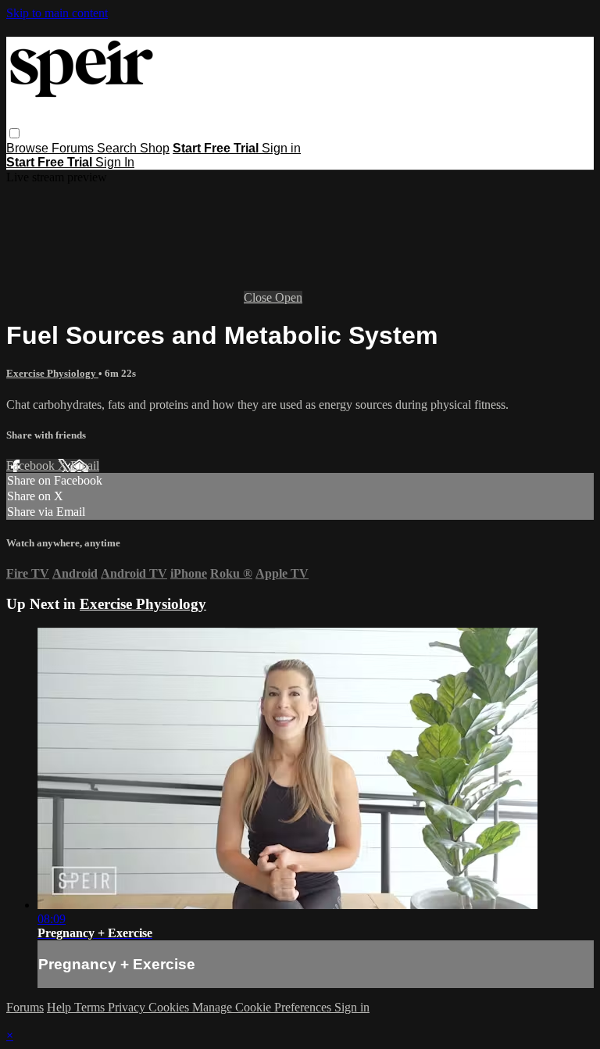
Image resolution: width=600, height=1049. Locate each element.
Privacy (128, 1007)
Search (118, 148)
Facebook (32, 465)
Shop (155, 148)
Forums (74, 148)
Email (84, 465)
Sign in (281, 148)
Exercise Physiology (52, 373)
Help (60, 1007)
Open (288, 297)
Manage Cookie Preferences (263, 1007)
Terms (91, 1007)
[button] (14, 133)
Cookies (170, 1007)
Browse (29, 148)
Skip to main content (57, 13)
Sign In (114, 162)
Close (259, 297)
